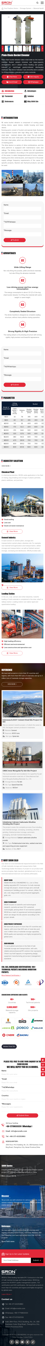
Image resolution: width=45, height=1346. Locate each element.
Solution (30, 96)
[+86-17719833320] (43, 1074)
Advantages (31, 91)
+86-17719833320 (21, 1313)
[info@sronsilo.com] (43, 1069)
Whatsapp (34, 82)
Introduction (9, 91)
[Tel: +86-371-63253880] (43, 1065)
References (9, 101)
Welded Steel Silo (9, 1046)
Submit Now (24, 1115)
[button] (3, 49)
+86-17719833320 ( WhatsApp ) (19, 1126)
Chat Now (13, 77)
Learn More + (7, 1294)
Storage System (25, 8)
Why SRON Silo (32, 101)
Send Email (13, 82)
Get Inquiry (34, 77)
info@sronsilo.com (19, 1131)
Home (16, 8)
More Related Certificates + (11, 975)
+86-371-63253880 (17, 1136)
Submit (16, 240)
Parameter (9, 96)
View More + (6, 466)
